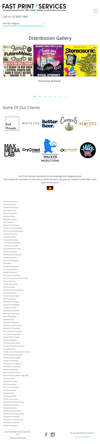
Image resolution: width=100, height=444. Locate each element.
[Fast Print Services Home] (50, 7)
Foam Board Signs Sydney (10, 284)
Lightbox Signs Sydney (9, 307)
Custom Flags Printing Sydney (12, 243)
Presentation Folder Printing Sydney (13, 346)
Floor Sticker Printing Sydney (11, 275)
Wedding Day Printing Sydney (12, 411)
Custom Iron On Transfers (10, 246)
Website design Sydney (10, 408)
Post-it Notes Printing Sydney (11, 334)
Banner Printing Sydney (10, 213)
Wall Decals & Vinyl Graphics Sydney (13, 402)
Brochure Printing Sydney (10, 225)
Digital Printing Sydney (10, 252)
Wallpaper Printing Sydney (11, 405)
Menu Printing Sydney (9, 316)
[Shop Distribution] (44, 96)
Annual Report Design (9, 210)
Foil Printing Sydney (9, 287)
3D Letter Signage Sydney (10, 201)
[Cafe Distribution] (50, 96)
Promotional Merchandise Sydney (13, 355)
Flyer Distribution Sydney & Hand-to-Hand (15, 278)
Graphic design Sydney (9, 293)
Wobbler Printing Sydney (10, 425)
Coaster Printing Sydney (10, 234)
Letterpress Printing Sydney (11, 305)
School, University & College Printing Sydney (16, 375)
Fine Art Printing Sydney (10, 269)
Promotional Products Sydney (11, 358)
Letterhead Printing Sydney (11, 302)
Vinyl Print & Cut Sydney (10, 399)
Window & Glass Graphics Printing (13, 420)
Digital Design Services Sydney (12, 249)
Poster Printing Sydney (10, 340)
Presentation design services (11, 343)
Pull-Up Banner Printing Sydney (12, 364)
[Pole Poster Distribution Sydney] (65, 96)
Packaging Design (8, 319)
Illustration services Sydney (11, 296)
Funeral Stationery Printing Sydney (13, 290)
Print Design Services (9, 349)
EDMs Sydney (7, 263)
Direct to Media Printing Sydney (12, 255)
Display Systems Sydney (10, 257)
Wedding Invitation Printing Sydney (13, 414)
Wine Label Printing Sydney (11, 422)
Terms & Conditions (82, 437)
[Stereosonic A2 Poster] (34, 96)
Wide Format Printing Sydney (11, 417)
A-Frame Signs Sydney (9, 204)
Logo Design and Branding (11, 310)
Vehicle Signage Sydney (10, 396)
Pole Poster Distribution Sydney (12, 325)
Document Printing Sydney (11, 260)
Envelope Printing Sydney (10, 266)
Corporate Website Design (11, 240)
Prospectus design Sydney (10, 361)
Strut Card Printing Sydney (11, 387)
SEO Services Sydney (9, 378)
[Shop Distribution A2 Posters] (39, 96)
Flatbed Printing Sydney (10, 272)
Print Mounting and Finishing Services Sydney (16, 352)
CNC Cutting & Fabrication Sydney (13, 231)
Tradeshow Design (8, 393)
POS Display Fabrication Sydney (12, 331)
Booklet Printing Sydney (10, 219)
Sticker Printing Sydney (10, 384)
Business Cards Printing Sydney (12, 228)
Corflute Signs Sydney (9, 237)
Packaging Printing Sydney (11, 322)
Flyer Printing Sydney (9, 281)
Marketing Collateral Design (11, 313)
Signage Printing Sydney (10, 381)
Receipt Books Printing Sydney (12, 366)
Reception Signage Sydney (10, 369)
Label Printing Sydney (9, 299)
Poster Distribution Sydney (11, 337)
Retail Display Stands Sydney (11, 372)
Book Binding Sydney (9, 216)
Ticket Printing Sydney (9, 390)
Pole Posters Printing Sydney (11, 328)
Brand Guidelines (8, 222)
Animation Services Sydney (10, 207)
